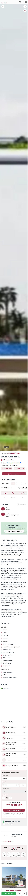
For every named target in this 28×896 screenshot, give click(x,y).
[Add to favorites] (25, 10)
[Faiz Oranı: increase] (10, 797)
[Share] (25, 6)
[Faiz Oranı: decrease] (3, 797)
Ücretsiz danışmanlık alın (14, 810)
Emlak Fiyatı (5, 775)
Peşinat (4, 782)
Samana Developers (13, 463)
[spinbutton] (14, 778)
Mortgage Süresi (6, 788)
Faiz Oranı (4, 795)
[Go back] (2, 6)
